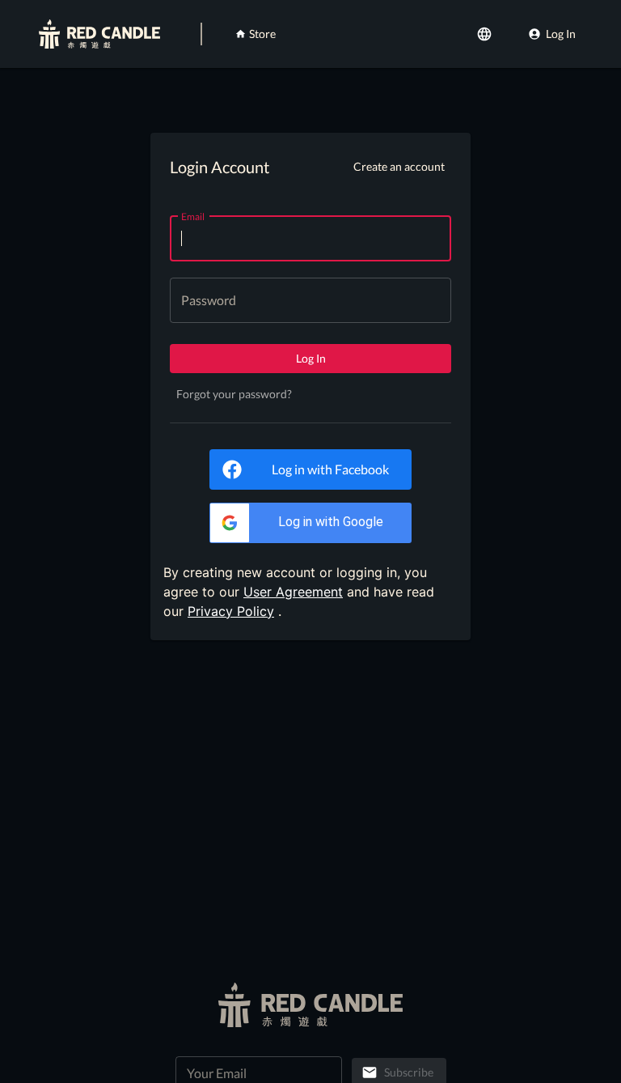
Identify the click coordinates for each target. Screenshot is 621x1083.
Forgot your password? (234, 394)
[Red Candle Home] (99, 34)
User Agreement (293, 592)
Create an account (399, 166)
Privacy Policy (231, 611)
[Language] (486, 34)
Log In (561, 33)
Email (193, 215)
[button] (310, 523)
